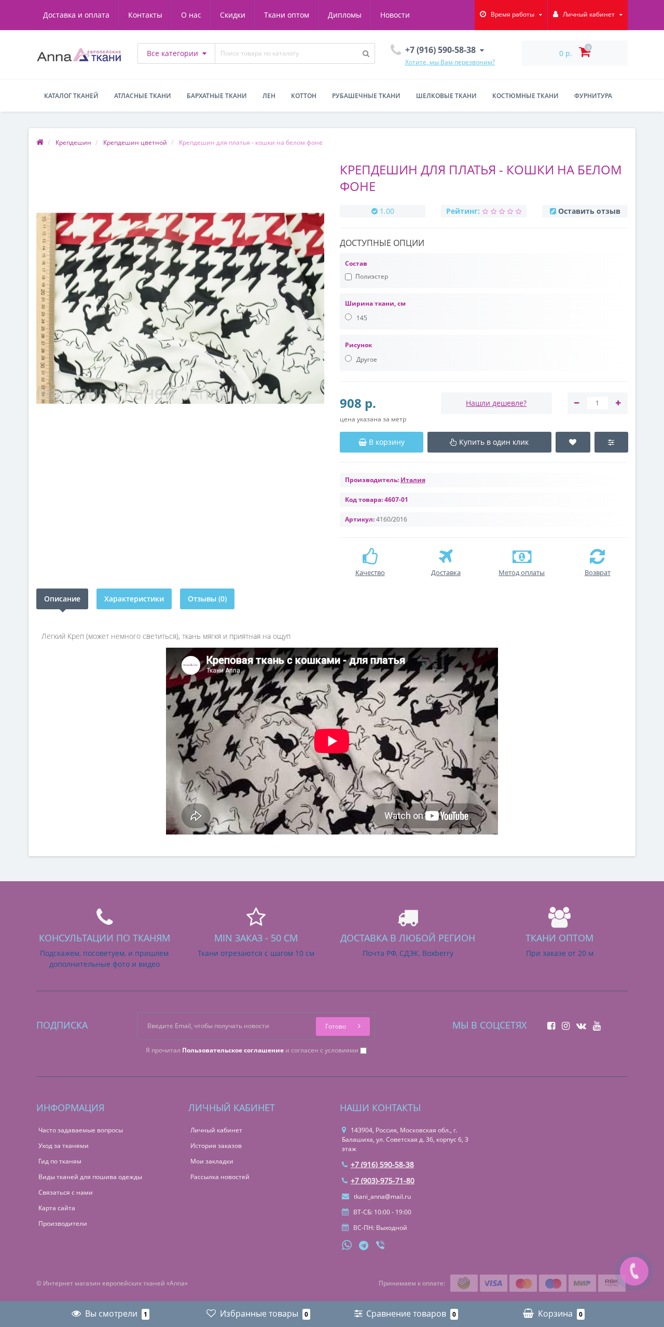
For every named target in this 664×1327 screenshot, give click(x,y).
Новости (395, 15)
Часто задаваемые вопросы (80, 1130)
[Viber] (381, 1246)
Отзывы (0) (207, 599)
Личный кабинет (216, 1130)
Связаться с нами (65, 1192)
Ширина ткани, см (375, 303)
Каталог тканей (71, 95)
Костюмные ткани (525, 95)
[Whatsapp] (347, 1244)
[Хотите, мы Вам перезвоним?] (634, 1271)
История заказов (216, 1145)
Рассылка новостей (220, 1176)
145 (361, 317)
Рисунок (358, 344)
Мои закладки (211, 1161)
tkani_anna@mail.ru (381, 1196)
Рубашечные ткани (366, 95)
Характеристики (134, 599)
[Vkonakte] (578, 1022)
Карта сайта (56, 1207)
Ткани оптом (286, 15)
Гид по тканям (59, 1161)
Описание (62, 599)
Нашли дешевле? (496, 403)
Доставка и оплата (76, 15)
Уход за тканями (63, 1145)
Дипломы (345, 15)
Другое (366, 359)
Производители (62, 1223)
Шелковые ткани (446, 95)
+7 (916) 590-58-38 (382, 1164)
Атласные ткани (142, 95)
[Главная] (40, 142)
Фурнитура (593, 95)
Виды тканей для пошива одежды (90, 1176)
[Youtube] (594, 1022)
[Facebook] (548, 1022)
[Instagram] (563, 1022)
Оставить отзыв (589, 211)
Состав (356, 263)
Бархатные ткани (217, 95)
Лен (268, 95)
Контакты (145, 15)
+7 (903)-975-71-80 (382, 1180)
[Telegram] (364, 1246)
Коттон (303, 95)
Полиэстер (371, 276)
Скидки (232, 15)
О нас (191, 15)
